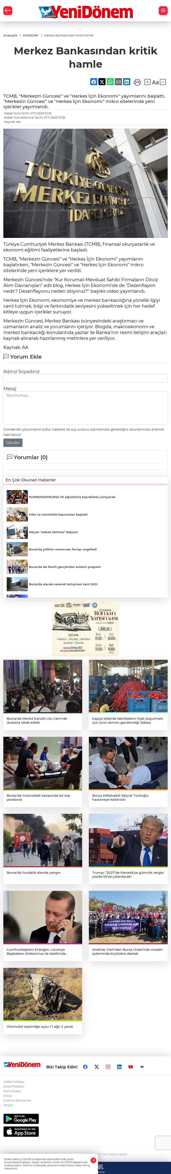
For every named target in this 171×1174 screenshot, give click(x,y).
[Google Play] (85, 1119)
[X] (96, 1067)
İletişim (8, 1105)
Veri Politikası (12, 1091)
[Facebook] (85, 1067)
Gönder (13, 443)
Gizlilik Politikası (13, 1081)
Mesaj (9, 388)
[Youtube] (130, 1067)
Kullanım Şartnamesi (17, 1100)
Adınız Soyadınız (21, 371)
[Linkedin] (119, 1067)
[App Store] (85, 1131)
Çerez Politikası (13, 1086)
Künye (7, 1095)
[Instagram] (108, 1067)
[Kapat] (93, 1160)
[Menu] (163, 10)
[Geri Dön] (7, 10)
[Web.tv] (142, 1067)
